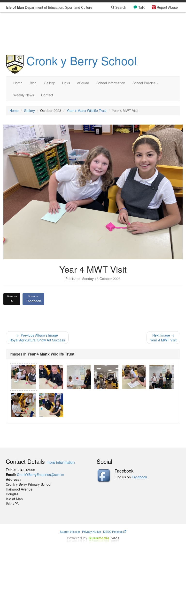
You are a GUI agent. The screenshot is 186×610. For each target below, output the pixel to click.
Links (66, 82)
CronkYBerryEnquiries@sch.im (40, 474)
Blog (33, 82)
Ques (104, 537)
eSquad (83, 82)
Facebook (33, 299)
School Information (110, 82)
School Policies (144, 82)
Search (120, 7)
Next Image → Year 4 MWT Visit (163, 337)
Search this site (70, 531)
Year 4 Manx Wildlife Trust (87, 110)
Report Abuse (167, 7)
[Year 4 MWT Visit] (23, 377)
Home (18, 82)
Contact (47, 95)
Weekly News (23, 95)
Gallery (49, 82)
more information (60, 462)
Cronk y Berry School (81, 60)
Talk (141, 7)
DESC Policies (113, 531)
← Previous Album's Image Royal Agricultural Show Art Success (37, 337)
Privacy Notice (91, 531)
